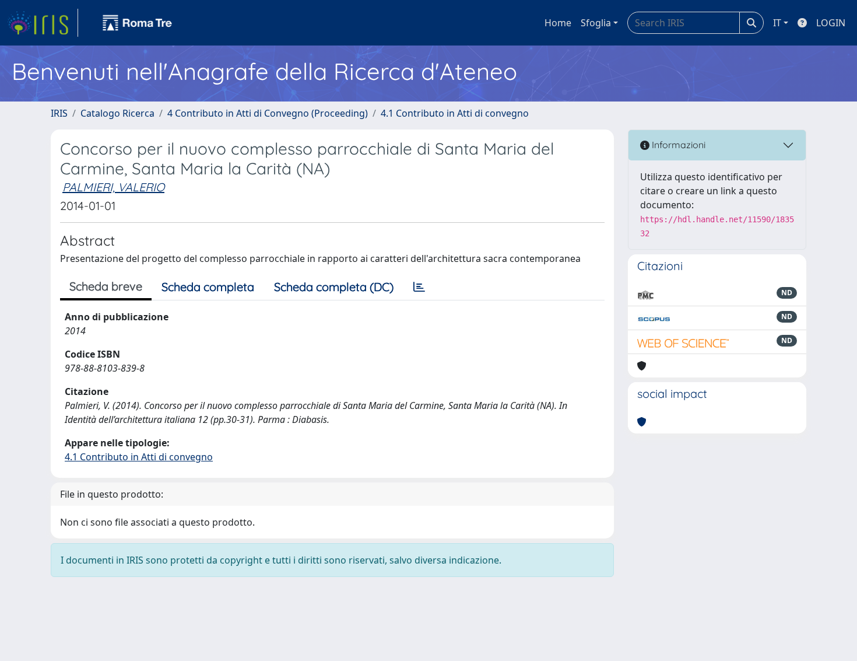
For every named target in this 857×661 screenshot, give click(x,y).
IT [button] (777, 22)
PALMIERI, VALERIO (113, 187)
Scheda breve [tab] (105, 286)
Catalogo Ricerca (117, 113)
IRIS (59, 113)
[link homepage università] (137, 23)
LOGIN (830, 22)
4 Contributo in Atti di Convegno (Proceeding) (267, 113)
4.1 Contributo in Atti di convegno (455, 113)
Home (558, 22)
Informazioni (677, 145)
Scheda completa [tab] (207, 286)
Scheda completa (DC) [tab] (334, 286)
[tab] (419, 287)
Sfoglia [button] (596, 22)
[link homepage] (42, 23)
